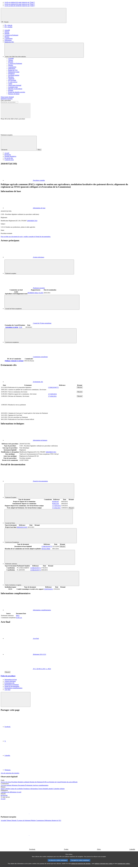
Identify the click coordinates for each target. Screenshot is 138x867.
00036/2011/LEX (22, 527)
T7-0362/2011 (52, 396)
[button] (29, 813)
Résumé (79, 387)
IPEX (17, 615)
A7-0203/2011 (52, 394)
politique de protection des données (80, 863)
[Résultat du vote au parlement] (62, 411)
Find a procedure (6, 100)
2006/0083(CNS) (32, 220)
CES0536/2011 (48, 589)
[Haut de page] (15, 699)
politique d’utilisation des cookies (104, 863)
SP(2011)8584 (46, 548)
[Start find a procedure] (15, 110)
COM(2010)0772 (53, 387)
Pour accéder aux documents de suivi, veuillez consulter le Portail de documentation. (26, 236)
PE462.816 (55, 503)
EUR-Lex (19, 617)
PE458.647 (55, 501)
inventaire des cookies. (124, 863)
